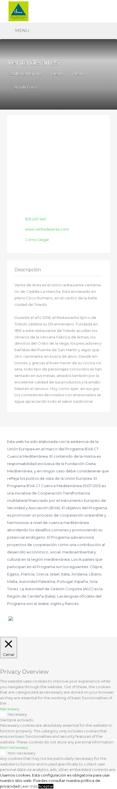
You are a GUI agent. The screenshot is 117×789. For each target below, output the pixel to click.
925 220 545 (35, 219)
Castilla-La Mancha (24, 73)
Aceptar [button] (45, 786)
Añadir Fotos (25, 87)
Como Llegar (37, 239)
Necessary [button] (9, 709)
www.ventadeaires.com (47, 229)
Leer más (28, 786)
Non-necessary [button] (14, 747)
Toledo (56, 73)
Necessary (17, 714)
